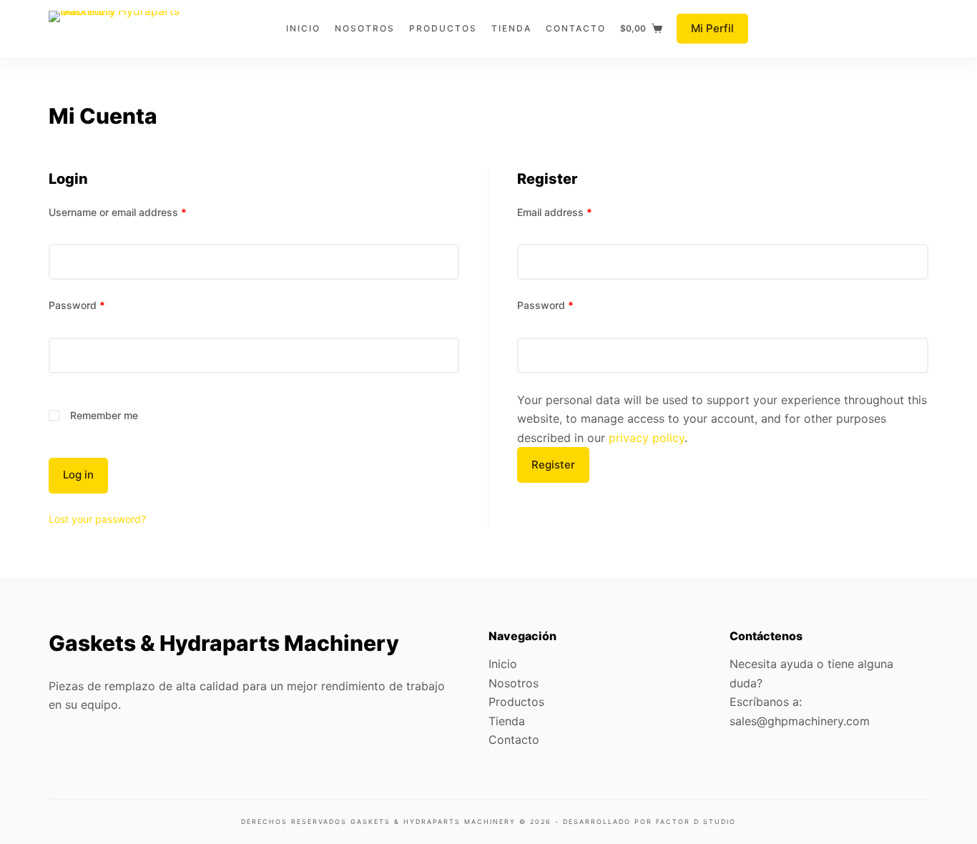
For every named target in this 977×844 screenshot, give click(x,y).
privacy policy (646, 438)
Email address (554, 212)
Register (553, 464)
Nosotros (513, 683)
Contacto (513, 739)
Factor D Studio (696, 821)
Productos (516, 702)
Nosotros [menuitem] (365, 28)
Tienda (506, 721)
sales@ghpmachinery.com (800, 721)
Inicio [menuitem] (303, 28)
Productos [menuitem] (443, 28)
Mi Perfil (712, 28)
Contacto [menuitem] (576, 28)
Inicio (502, 664)
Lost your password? (97, 519)
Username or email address (118, 212)
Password (77, 305)
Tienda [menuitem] (511, 28)
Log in (78, 474)
